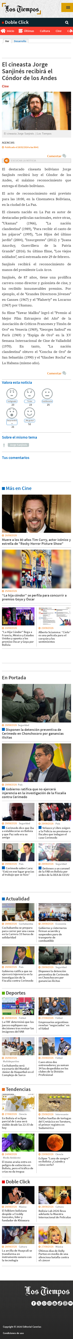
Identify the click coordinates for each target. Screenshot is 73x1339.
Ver (8, 41)
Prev (1, 31)
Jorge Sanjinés (18, 445)
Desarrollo (20, 41)
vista (5, 683)
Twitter (39, 1303)
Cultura (45, 31)
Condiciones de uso (13, 1333)
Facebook (33, 1303)
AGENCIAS (8, 142)
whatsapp (44, 1303)
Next (71, 31)
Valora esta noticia (17, 382)
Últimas (29, 31)
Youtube (54, 1303)
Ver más (6, 494)
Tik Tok (60, 1303)
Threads (65, 1303)
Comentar (54, 156)
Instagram (49, 1303)
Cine (59, 31)
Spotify (70, 1303)
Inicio (10, 31)
